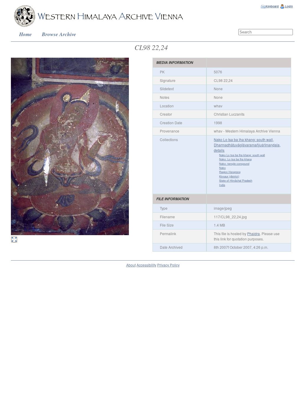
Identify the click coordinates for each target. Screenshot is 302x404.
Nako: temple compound (234, 163)
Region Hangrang (229, 172)
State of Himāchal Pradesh (235, 180)
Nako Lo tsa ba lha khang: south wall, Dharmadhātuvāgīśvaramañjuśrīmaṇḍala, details (247, 145)
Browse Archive (59, 34)
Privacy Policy (168, 264)
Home (25, 34)
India (222, 185)
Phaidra (253, 233)
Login (289, 6)
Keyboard (272, 6)
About (131, 264)
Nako (222, 168)
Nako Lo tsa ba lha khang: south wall (242, 155)
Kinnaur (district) (229, 176)
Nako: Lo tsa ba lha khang (235, 159)
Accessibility (146, 264)
